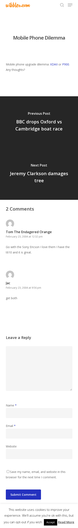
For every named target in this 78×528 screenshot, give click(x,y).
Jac (8, 283)
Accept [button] (50, 522)
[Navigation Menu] (70, 5)
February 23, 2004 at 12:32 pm (24, 236)
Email (11, 426)
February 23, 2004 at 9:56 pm (23, 287)
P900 (65, 64)
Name (11, 405)
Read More (66, 522)
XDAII (54, 64)
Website (11, 446)
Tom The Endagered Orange (29, 232)
